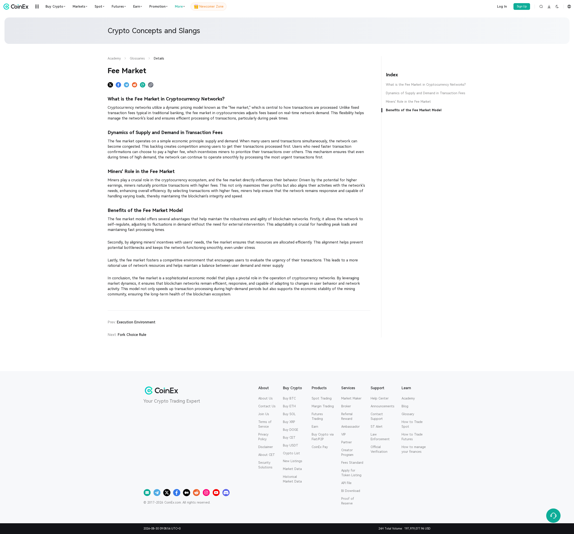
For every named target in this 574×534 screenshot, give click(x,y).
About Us (265, 398)
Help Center (380, 398)
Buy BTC (289, 398)
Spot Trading (322, 398)
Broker (346, 406)
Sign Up (522, 6)
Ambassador (350, 426)
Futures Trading (317, 416)
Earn (315, 426)
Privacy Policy (263, 437)
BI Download (350, 491)
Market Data (292, 469)
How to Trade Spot (412, 424)
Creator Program (347, 452)
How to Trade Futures (412, 437)
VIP (343, 434)
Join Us (263, 414)
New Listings (292, 461)
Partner (346, 442)
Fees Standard (352, 462)
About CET (266, 455)
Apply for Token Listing (351, 473)
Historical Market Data (292, 479)
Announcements (382, 406)
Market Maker (351, 398)
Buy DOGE (290, 429)
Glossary (408, 414)
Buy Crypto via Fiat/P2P (323, 437)
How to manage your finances (414, 449)
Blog (405, 406)
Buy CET (289, 437)
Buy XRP (289, 422)
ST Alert (377, 426)
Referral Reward (346, 416)
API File (346, 483)
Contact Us (267, 406)
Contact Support (377, 416)
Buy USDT (290, 445)
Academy (408, 398)
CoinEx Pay (320, 447)
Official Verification (379, 449)
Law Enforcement (380, 437)
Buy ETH (289, 406)
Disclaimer (265, 447)
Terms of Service (265, 424)
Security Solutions (265, 465)
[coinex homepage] (17, 6)
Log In (502, 6)
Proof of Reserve (347, 501)
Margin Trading (323, 406)
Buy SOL (289, 414)
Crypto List (291, 453)
